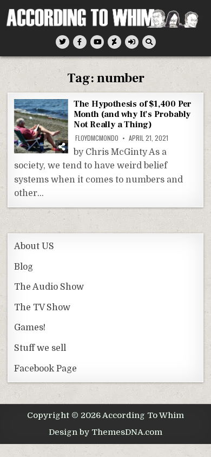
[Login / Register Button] (132, 42)
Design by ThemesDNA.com (105, 432)
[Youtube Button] (97, 42)
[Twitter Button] (62, 42)
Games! (29, 327)
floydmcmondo (96, 138)
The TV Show (42, 307)
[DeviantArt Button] (114, 42)
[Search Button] (149, 42)
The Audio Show (49, 287)
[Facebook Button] (80, 42)
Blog (23, 267)
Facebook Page (45, 369)
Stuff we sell (40, 348)
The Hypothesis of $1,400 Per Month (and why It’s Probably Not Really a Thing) (133, 114)
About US (34, 246)
